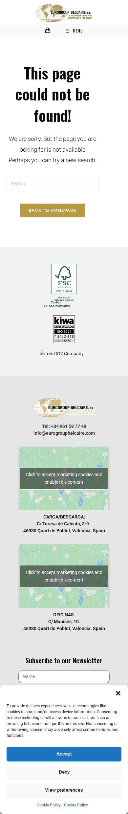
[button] (118, 693)
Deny (64, 772)
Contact (56, 302)
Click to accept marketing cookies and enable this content (64, 478)
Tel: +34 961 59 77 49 (64, 426)
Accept (64, 754)
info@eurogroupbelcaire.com (64, 433)
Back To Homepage (52, 210)
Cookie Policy (49, 805)
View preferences (64, 790)
